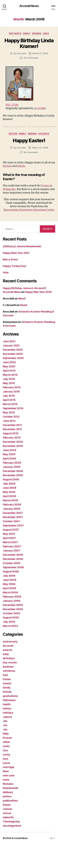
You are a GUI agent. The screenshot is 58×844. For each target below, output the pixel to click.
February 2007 (12, 546)
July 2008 (9, 483)
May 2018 (9, 383)
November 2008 (13, 475)
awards (7, 649)
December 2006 (13, 554)
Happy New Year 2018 (38, 291)
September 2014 (13, 408)
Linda (46, 33)
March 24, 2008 (40, 147)
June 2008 (9, 487)
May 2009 (9, 454)
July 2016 (9, 395)
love (5, 758)
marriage (8, 767)
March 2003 (10, 625)
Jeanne (7, 716)
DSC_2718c (12, 104)
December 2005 (13, 604)
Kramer (36, 33)
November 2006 (13, 558)
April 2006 (9, 588)
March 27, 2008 (40, 53)
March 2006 (10, 592)
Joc (5, 725)
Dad (5, 675)
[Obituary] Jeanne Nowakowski (22, 246)
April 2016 (9, 399)
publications (10, 800)
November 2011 (12, 429)
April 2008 (9, 496)
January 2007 (11, 550)
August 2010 (10, 433)
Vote (5, 272)
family (27, 33)
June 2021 (9, 341)
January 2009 (11, 466)
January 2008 (11, 508)
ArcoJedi (21, 53)
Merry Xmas (10, 259)
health (6, 704)
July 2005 (9, 621)
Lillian (6, 741)
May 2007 (9, 533)
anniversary (10, 641)
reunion (7, 808)
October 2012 (11, 416)
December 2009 (13, 441)
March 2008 (10, 500)
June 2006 (9, 579)
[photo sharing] (32, 84)
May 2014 (9, 412)
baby (6, 654)
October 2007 (11, 521)
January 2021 (11, 345)
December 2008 (13, 471)
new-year (9, 775)
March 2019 (10, 374)
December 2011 (12, 425)
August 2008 (11, 479)
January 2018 (11, 391)
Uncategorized (12, 825)
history (7, 708)
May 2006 (9, 584)
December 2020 (13, 349)
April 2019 (9, 370)
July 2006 (9, 575)
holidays (43, 133)
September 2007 (13, 525)
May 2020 (9, 366)
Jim (5, 721)
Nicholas (8, 783)
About (21, 298)
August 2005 (11, 617)
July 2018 (9, 378)
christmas (9, 670)
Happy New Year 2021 (16, 252)
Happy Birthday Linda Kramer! (29, 43)
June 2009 (9, 450)
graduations (10, 695)
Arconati (8, 645)
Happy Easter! (29, 140)
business (8, 666)
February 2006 (12, 596)
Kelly (6, 733)
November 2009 (13, 445)
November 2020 (13, 353)
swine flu (8, 817)
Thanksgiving (11, 821)
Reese (6, 804)
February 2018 (12, 387)
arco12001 (40, 108)
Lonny (6, 754)
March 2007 (10, 542)
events (7, 683)
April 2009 (9, 458)
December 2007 (13, 512)
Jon (5, 729)
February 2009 (12, 462)
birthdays (15, 33)
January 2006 (11, 600)
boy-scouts (10, 662)
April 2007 (9, 538)
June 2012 (9, 420)
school (7, 813)
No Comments (31, 57)
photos (7, 796)
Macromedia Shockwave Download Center (28, 209)
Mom (6, 771)
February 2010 (12, 437)
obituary (8, 792)
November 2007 (13, 517)
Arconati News (29, 5)
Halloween (9, 700)
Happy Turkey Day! (14, 265)
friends (32, 133)
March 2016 (10, 404)
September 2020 (13, 358)
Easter (13, 133)
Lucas (6, 762)
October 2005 (11, 613)
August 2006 (11, 571)
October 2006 (11, 563)
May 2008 (9, 491)
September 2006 (13, 567)
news (6, 779)
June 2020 (9, 362)
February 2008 (12, 504)
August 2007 (11, 529)
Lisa (5, 750)
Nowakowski (10, 788)
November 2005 (13, 609)
